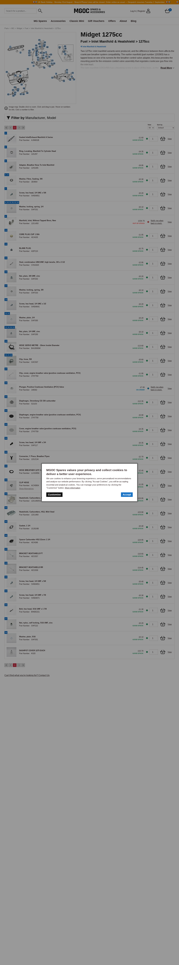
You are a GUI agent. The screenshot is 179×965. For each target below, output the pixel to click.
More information (72, 488)
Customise (54, 494)
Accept (127, 494)
